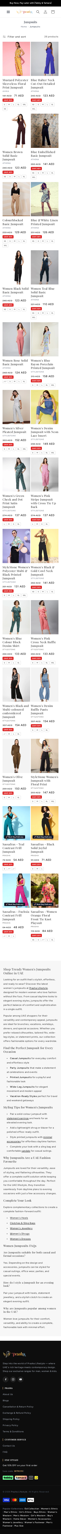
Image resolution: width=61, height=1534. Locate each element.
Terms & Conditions (13, 1431)
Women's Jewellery (21, 1228)
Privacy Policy (10, 1425)
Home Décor (19, 1519)
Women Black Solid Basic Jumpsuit (16, 290)
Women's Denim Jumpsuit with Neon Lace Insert (44, 431)
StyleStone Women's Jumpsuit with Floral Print (44, 780)
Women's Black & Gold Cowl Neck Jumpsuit (43, 570)
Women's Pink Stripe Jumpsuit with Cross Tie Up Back (43, 501)
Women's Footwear (35, 1522)
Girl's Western (38, 1515)
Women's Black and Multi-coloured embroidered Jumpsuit (16, 711)
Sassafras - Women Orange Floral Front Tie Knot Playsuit (44, 917)
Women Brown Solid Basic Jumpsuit (13, 155)
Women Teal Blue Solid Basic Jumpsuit (43, 292)
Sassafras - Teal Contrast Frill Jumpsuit (13, 847)
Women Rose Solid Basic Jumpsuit (15, 362)
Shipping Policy (11, 1419)
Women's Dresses (20, 1238)
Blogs (6, 1400)
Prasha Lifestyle (38, 988)
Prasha (7, 855)
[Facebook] (5, 1379)
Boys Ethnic (40, 1512)
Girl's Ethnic (25, 1512)
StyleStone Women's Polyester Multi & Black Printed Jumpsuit (16, 572)
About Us (8, 1394)
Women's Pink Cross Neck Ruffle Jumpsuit (43, 642)
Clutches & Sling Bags (22, 1223)
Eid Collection (32, 1509)
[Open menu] (10, 12)
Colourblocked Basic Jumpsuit (13, 222)
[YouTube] (20, 1379)
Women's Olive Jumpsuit (13, 778)
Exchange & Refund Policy (17, 1413)
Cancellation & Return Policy (18, 1406)
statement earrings (18, 1118)
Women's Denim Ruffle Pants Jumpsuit (42, 709)
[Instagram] (13, 1379)
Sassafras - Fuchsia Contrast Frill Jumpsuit (16, 915)
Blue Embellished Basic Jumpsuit (43, 153)
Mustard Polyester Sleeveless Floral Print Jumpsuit (15, 83)
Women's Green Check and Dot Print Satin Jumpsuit (13, 501)
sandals (26, 1150)
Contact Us (9, 1445)
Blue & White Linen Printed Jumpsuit (44, 222)
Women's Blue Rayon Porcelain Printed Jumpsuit (43, 364)
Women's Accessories (39, 1519)
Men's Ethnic (10, 1512)
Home (24, 26)
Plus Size (19, 1526)
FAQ (5, 1452)
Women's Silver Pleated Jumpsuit (14, 430)
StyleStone (9, 649)
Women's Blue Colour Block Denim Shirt (12, 642)
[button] (38, 12)
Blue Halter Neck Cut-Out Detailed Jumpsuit (43, 83)
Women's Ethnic (49, 1509)
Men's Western (21, 1515)
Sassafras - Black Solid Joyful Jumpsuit (42, 847)
